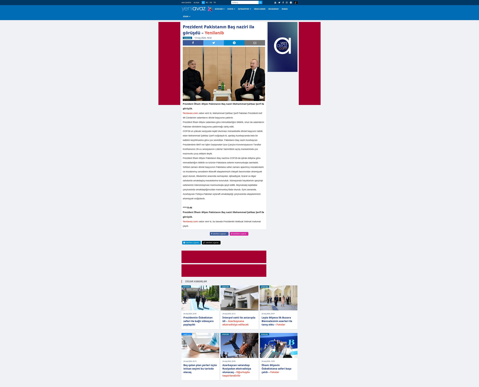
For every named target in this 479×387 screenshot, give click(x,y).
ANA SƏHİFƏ (186, 2)
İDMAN (285, 9)
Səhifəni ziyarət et (218, 235)
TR (215, 2)
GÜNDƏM (219, 9)
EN (211, 2)
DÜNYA (230, 9)
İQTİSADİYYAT (243, 9)
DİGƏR (185, 16)
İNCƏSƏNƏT (273, 9)
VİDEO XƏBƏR (259, 9)
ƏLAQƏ (196, 2)
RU (207, 2)
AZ (203, 2)
